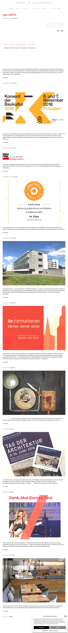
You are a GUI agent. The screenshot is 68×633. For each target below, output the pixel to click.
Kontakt (53, 8)
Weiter (11, 616)
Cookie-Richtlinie (45, 630)
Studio (17, 8)
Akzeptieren (41, 627)
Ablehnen (58, 627)
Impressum (56, 630)
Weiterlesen (17, 74)
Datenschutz (51, 630)
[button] (65, 616)
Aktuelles (11, 8)
